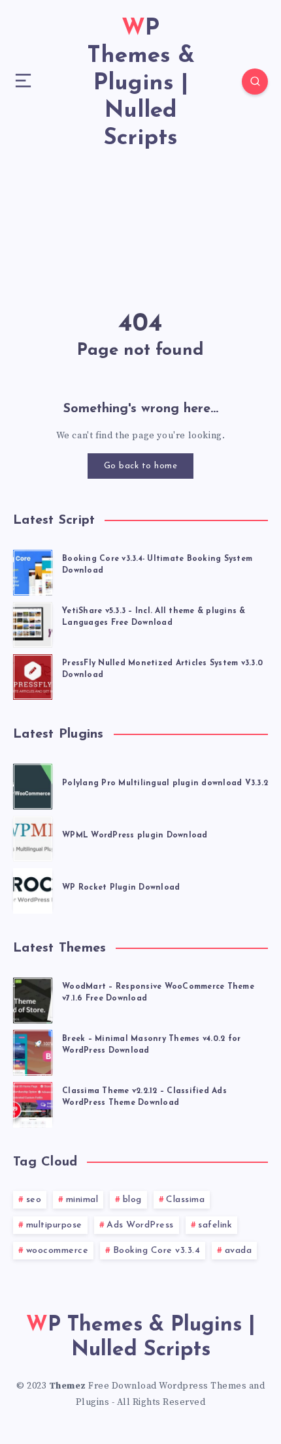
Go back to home (141, 466)
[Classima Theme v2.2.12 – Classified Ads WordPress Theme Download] (32, 1103)
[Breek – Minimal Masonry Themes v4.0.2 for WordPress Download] (32, 1051)
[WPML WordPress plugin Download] (32, 837)
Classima (185, 1200)
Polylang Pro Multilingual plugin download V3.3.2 (165, 783)
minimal (82, 1200)
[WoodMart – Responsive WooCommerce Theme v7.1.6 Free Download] (32, 998)
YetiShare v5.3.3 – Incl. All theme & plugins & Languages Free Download (154, 616)
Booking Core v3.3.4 (157, 1251)
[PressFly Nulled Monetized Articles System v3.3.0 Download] (32, 675)
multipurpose (54, 1225)
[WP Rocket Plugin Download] (32, 889)
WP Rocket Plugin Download (121, 888)
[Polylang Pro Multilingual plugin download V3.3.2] (32, 784)
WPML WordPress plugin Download (135, 835)
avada (238, 1251)
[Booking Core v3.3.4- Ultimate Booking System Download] (32, 571)
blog (132, 1200)
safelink (215, 1225)
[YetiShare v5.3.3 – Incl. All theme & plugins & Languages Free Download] (32, 623)
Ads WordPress (140, 1225)
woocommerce (57, 1251)
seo (34, 1200)
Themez (67, 1386)
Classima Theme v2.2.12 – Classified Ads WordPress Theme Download (144, 1096)
